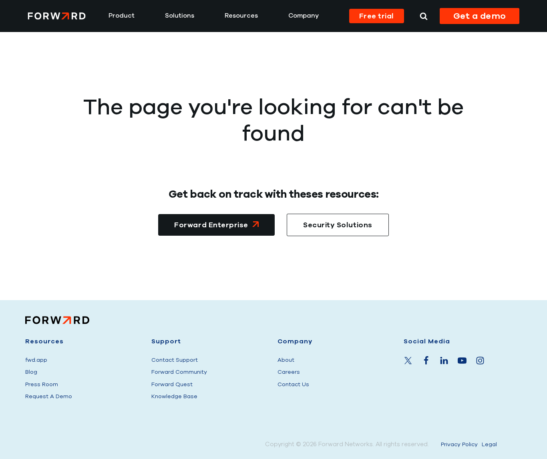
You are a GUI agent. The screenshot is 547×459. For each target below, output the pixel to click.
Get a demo (479, 16)
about (286, 360)
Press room (41, 384)
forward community (179, 372)
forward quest (172, 384)
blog (31, 372)
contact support (174, 360)
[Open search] (423, 16)
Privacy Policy (459, 444)
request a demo (48, 396)
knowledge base (174, 396)
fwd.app (36, 360)
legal (489, 444)
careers (289, 372)
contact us (293, 384)
